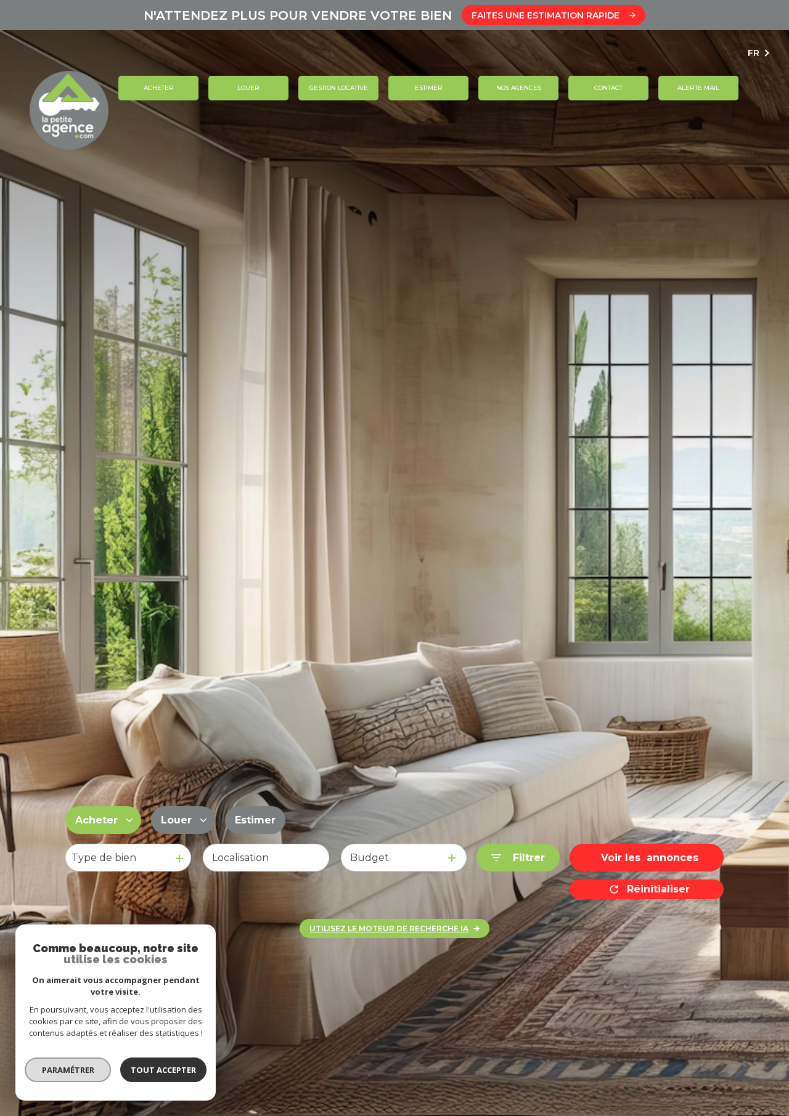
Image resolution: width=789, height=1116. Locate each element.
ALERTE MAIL (698, 88)
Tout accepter (163, 1069)
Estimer (428, 88)
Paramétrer (68, 1069)
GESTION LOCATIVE (338, 88)
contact (608, 88)
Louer (248, 88)
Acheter (158, 88)
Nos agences (518, 88)
